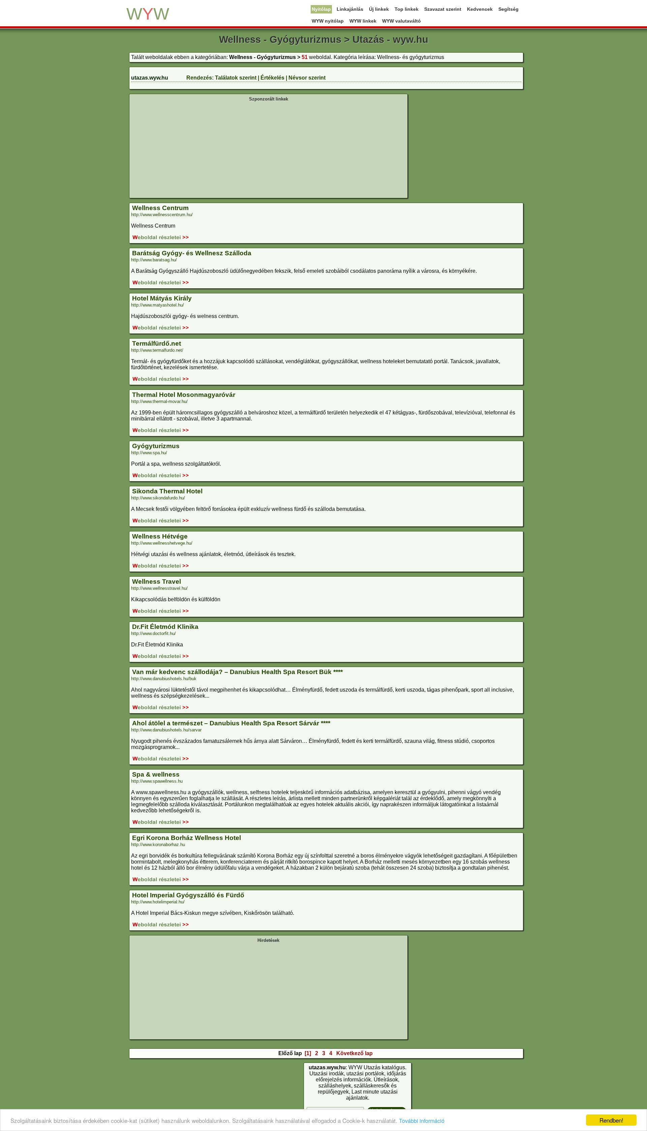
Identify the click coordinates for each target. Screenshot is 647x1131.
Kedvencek (480, 9)
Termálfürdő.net (156, 343)
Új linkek (379, 9)
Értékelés (272, 78)
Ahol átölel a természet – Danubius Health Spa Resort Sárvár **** (231, 723)
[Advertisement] (268, 149)
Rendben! (611, 1120)
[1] (308, 1053)
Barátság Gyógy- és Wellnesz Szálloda (191, 253)
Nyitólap (321, 9)
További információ (421, 1121)
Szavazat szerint (442, 9)
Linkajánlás (350, 9)
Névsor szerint (307, 78)
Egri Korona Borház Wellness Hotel (186, 837)
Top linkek (407, 9)
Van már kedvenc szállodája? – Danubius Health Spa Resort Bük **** (237, 671)
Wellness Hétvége (160, 536)
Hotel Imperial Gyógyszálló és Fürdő (188, 895)
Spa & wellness (156, 774)
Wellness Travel (156, 581)
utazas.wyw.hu (149, 78)
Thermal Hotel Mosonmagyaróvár (183, 394)
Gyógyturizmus (156, 446)
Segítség (508, 9)
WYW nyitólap (328, 21)
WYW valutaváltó (401, 21)
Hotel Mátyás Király (162, 298)
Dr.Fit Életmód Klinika (165, 626)
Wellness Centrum (160, 207)
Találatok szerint (235, 78)
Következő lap (354, 1053)
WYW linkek (362, 21)
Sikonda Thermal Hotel (167, 491)
